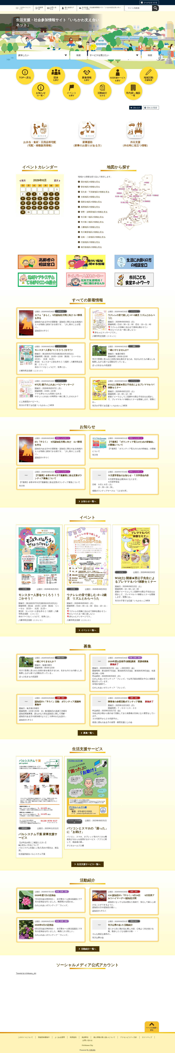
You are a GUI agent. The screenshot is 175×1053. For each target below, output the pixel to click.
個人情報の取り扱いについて (104, 1037)
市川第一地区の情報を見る (92, 217)
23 (23, 208)
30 (23, 212)
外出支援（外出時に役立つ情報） (135, 144)
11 (34, 199)
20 (46, 203)
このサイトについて (25, 8)
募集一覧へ (88, 733)
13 (46, 199)
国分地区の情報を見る (90, 182)
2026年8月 (40, 180)
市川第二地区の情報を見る (92, 222)
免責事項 (85, 1037)
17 (29, 203)
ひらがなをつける (150, 2)
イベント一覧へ (88, 630)
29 (57, 208)
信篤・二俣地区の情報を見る (93, 237)
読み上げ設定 (152, 108)
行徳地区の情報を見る (90, 242)
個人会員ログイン (69, 8)
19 (40, 203)
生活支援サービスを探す (117, 79)
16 (23, 203)
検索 (78, 55)
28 (51, 208)
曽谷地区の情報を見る (90, 187)
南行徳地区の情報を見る (91, 247)
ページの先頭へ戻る (152, 1029)
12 (40, 199)
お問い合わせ (53, 8)
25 (34, 208)
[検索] (155, 8)
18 (34, 203)
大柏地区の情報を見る (90, 197)
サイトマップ (147, 1037)
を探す (56, 78)
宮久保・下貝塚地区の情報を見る (95, 192)
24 (29, 208)
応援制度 (148, 78)
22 (57, 203)
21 (51, 203)
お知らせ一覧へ (88, 501)
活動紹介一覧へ (88, 949)
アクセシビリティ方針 (128, 1037)
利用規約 (73, 1037)
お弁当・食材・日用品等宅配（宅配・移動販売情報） (39, 144)
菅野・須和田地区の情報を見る (94, 212)
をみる (102, 94)
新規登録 (40, 8)
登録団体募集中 (44, 1037)
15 (57, 199)
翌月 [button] (56, 180)
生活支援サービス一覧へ (88, 864)
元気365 (92, 1050)
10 (29, 199)
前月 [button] (23, 180)
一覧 (133, 94)
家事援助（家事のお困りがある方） (87, 144)
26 (40, 208)
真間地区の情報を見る (90, 207)
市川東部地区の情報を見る (92, 232)
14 (51, 199)
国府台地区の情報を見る (91, 202)
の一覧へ (40, 94)
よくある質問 (60, 1037)
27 (46, 208)
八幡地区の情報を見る (90, 227)
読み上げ (136, 108)
